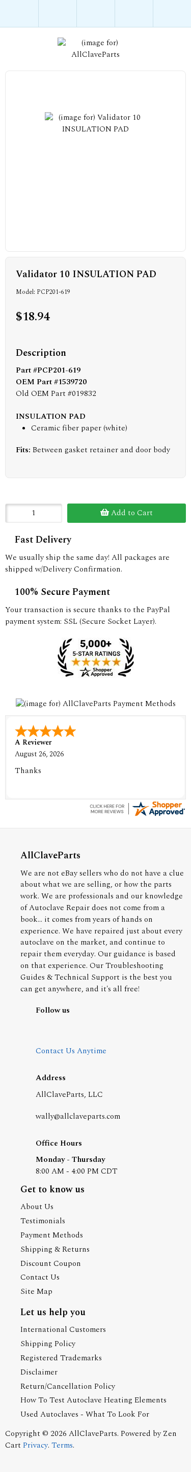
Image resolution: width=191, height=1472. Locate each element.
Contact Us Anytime (71, 1051)
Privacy (35, 1445)
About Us (36, 1207)
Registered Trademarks (61, 1358)
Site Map (36, 1291)
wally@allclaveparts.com (78, 1116)
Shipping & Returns (55, 1249)
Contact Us (40, 1277)
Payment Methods (51, 1235)
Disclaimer (39, 1372)
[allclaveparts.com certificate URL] (137, 815)
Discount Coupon (50, 1263)
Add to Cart (131, 513)
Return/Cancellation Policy (67, 1386)
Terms (62, 1445)
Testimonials (42, 1221)
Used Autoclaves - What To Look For (84, 1414)
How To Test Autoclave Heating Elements (93, 1400)
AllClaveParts (93, 1434)
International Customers (63, 1329)
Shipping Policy (47, 1344)
